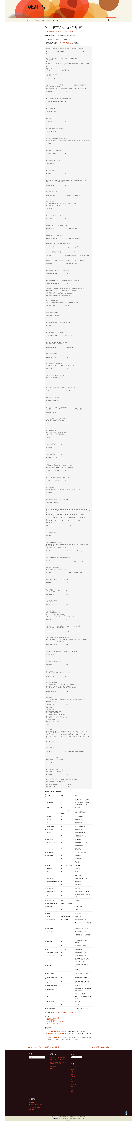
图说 (72, 1079)
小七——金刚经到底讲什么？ (57, 1059)
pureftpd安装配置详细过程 (52, 1023)
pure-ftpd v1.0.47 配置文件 (64, 43)
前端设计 (73, 1072)
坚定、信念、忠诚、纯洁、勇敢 (57, 1057)
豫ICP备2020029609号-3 (77, 1118)
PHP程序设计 (60, 31)
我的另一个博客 (33, 1109)
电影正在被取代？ (54, 1066)
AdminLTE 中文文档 (34, 1102)
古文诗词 (73, 1077)
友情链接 (55, 20)
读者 (72, 1089)
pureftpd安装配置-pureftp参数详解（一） (56, 1022)
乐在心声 (73, 1069)
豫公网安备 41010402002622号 (63, 1118)
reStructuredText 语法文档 (35, 1104)
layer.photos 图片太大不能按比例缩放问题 (43, 1047)
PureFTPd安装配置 (50, 1020)
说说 (72, 1086)
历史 (43, 20)
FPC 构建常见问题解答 (34, 1107)
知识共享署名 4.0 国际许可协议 (73, 1116)
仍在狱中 (52, 1068)
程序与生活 (36, 20)
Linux (71, 31)
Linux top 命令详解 (53, 1037)
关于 (62, 20)
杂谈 (66, 31)
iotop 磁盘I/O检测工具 (54, 1031)
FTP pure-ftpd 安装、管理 (52, 1018)
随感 (48, 20)
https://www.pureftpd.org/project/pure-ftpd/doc (63, 1012)
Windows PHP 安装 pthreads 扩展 (58, 1033)
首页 (28, 20)
